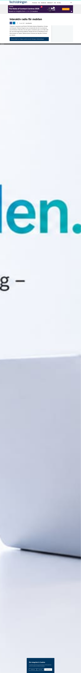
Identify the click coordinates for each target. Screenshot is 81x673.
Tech (39, 2)
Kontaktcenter (43, 2)
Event (55, 2)
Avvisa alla (40, 669)
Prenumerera (34, 2)
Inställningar (33, 669)
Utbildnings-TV (50, 2)
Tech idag (59, 2)
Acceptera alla (48, 669)
